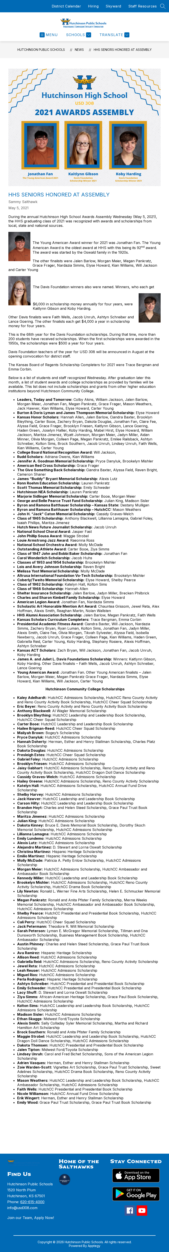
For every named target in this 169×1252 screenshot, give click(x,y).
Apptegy (94, 1246)
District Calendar (66, 6)
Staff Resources (142, 6)
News (79, 49)
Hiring (93, 6)
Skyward (113, 6)
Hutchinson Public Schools (41, 49)
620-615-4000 (32, 1202)
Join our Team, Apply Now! (30, 1217)
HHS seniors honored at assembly (123, 49)
